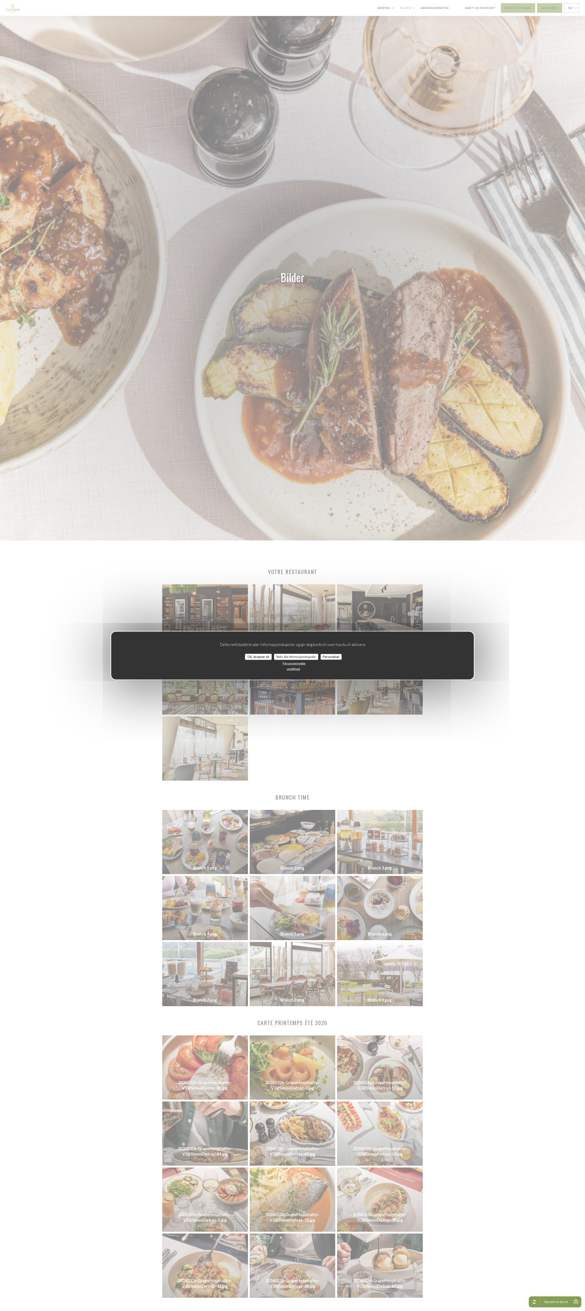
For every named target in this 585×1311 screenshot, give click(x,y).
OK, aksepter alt (258, 656)
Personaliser (331, 656)
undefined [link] (293, 669)
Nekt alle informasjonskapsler (296, 656)
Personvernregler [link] (294, 663)
